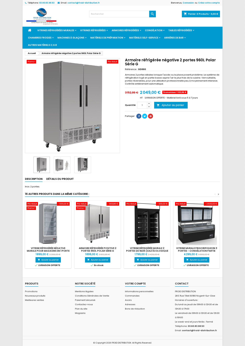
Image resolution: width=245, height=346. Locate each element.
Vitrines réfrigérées (93, 30)
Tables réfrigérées (180, 30)
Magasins (80, 313)
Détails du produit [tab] (60, 179)
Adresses (130, 304)
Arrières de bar (174, 37)
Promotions (31, 291)
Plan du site (81, 308)
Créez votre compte (209, 2)
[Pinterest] (150, 116)
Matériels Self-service (143, 37)
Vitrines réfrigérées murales (55, 30)
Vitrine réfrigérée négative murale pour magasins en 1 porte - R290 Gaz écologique (48, 250)
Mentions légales (84, 291)
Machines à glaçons (71, 37)
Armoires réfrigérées (125, 30)
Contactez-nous (84, 304)
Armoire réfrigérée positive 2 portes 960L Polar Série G (97, 249)
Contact (181, 284)
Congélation (153, 30)
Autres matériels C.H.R (42, 45)
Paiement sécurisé (85, 300)
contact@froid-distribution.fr (84, 2)
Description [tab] (33, 179)
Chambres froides (40, 37)
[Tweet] (144, 116)
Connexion (188, 2)
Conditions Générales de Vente (92, 295)
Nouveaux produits (35, 295)
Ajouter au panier (170, 105)
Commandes (132, 295)
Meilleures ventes (34, 300)
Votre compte (135, 284)
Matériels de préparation (106, 37)
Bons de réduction (135, 308)
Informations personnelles (139, 291)
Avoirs (128, 300)
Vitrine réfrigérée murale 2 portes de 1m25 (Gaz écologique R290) (147, 250)
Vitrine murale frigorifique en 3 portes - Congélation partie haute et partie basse (196, 250)
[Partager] (138, 116)
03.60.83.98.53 (46, 2)
